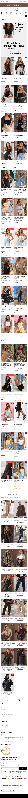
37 (16, 398)
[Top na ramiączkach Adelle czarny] (7, 122)
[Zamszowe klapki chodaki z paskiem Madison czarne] (20, 383)
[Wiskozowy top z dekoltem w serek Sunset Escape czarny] (20, 122)
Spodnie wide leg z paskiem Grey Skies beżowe (20, 619)
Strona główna (4, 19)
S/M (2, 369)
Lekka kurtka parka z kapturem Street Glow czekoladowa (7, 545)
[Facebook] (16, 700)
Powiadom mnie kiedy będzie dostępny (7, 486)
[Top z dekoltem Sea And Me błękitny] (20, 470)
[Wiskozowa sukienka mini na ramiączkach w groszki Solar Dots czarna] (7, 295)
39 (19, 398)
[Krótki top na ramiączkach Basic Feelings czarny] (20, 94)
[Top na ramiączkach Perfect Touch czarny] (7, 179)
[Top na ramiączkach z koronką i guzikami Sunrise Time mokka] (20, 266)
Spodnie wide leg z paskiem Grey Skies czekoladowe (7, 619)
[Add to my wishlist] (12, 73)
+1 (18, 167)
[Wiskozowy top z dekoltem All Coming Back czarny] (7, 150)
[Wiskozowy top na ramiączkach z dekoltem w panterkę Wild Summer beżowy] (20, 353)
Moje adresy (3, 727)
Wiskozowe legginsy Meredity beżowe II (7, 520)
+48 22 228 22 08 (6, 1)
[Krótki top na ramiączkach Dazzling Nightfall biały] (20, 207)
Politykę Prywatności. (21, 772)
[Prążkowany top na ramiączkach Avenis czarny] (7, 94)
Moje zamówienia (4, 725)
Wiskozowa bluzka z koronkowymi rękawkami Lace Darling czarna (7, 594)
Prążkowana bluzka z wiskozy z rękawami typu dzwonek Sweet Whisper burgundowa (20, 643)
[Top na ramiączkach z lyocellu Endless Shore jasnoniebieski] (20, 179)
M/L (4, 369)
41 (22, 398)
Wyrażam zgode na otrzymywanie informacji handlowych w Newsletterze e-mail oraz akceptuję (14, 772)
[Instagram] (19, 700)
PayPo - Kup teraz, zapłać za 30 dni (7, 714)
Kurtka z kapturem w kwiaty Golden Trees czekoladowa (7, 569)
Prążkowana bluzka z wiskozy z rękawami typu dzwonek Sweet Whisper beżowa (7, 643)
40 (21, 398)
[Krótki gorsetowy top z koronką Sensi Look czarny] (20, 66)
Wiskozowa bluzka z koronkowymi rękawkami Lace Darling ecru (21, 569)
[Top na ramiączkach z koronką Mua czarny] (7, 66)
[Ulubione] (21, 13)
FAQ (2, 717)
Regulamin (3, 709)
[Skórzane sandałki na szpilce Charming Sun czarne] (20, 411)
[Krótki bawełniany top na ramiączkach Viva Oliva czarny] (20, 150)
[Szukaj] (26, 16)
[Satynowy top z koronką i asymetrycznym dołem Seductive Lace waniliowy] (7, 207)
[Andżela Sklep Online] (14, 9)
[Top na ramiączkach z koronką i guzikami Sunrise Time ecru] (7, 324)
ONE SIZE (2, 80)
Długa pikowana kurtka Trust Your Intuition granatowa (20, 545)
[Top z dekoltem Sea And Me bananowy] (7, 441)
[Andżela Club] (12, 13)
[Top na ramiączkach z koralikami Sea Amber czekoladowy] (7, 266)
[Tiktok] (22, 700)
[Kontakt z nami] (18, 1)
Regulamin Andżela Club (6, 723)
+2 (4, 167)
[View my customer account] (16, 13)
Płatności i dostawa (4, 712)
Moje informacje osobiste (6, 728)
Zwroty (2, 716)
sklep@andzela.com (23, 1)
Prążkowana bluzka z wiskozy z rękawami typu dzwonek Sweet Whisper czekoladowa (7, 668)
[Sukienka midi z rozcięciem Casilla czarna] (20, 295)
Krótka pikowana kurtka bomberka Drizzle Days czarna (7, 693)
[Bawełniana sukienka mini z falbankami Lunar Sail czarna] (7, 383)
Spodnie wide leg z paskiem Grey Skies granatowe (20, 594)
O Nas (2, 707)
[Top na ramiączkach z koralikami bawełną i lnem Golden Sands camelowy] (7, 353)
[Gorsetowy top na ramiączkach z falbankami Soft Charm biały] (20, 441)
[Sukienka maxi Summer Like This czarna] (7, 470)
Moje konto (4, 721)
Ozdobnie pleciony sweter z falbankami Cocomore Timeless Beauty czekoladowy (20, 520)
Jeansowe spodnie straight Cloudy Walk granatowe (20, 668)
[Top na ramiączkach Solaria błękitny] (7, 411)
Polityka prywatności (5, 711)
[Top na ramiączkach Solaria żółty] (20, 324)
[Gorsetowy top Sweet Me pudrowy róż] (7, 237)
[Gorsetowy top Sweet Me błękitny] (20, 237)
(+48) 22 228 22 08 (8, 736)
